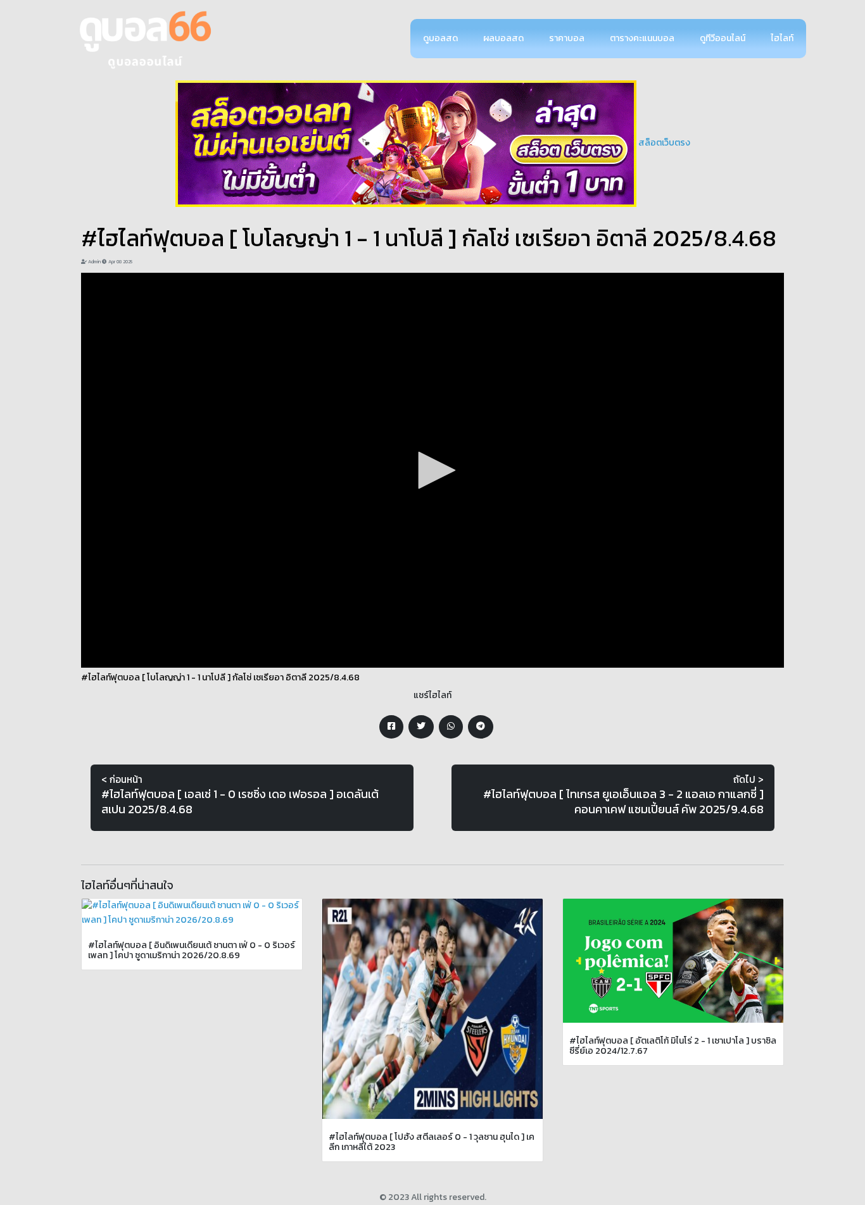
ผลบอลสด (503, 38)
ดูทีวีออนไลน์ (722, 38)
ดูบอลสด (440, 38)
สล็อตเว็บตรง (664, 142)
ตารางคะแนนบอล (642, 38)
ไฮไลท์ (782, 38)
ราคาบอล (566, 38)
